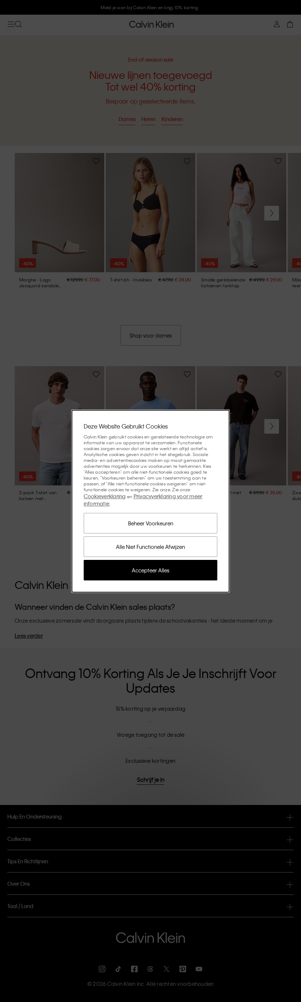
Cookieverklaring (105, 496)
